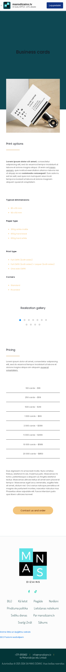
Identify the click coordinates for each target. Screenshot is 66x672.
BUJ (9, 601)
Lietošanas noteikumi (46, 608)
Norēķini (53, 601)
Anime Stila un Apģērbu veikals (15, 631)
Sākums (43, 622)
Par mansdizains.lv (44, 615)
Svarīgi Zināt (25, 622)
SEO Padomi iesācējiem (12, 637)
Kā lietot (22, 601)
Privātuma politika (17, 608)
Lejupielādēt (55, 5)
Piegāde (38, 601)
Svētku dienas (19, 615)
